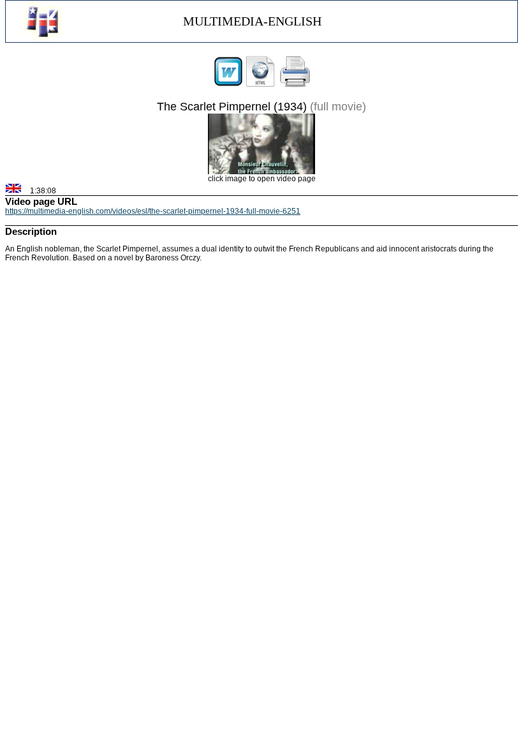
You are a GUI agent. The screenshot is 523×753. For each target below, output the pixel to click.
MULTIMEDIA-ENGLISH (252, 21)
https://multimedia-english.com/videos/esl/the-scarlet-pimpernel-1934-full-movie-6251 (152, 211)
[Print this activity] (295, 84)
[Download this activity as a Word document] (228, 84)
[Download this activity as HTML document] (260, 84)
